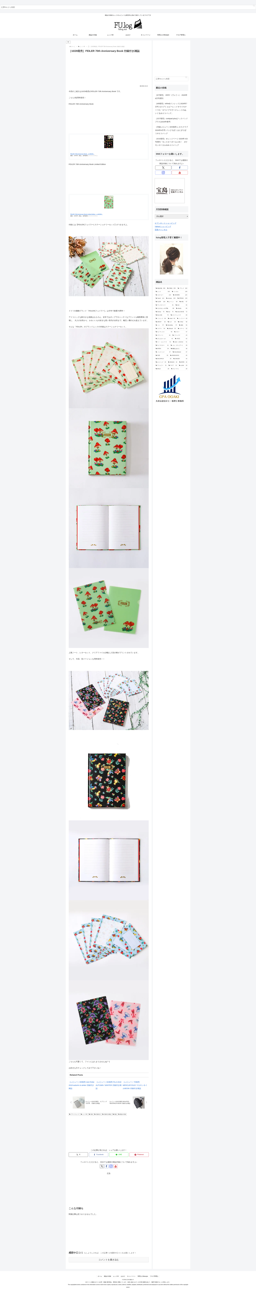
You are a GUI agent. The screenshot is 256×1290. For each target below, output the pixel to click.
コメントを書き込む (108, 1259)
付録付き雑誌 (107, 1114)
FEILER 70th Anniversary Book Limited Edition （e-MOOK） (86, 214)
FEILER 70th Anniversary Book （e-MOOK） (82, 154)
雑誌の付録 (123, 1114)
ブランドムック (75, 1114)
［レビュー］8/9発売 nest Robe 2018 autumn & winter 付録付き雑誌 (81, 1085)
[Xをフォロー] (102, 1166)
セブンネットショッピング (165, 223)
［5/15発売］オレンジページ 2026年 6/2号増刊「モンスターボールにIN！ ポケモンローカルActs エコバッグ (171, 142)
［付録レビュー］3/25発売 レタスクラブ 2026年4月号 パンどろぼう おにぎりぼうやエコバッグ (171, 130)
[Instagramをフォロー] (111, 1166)
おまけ (123, 1276)
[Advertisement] (109, 68)
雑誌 (115, 1114)
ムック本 (84, 1114)
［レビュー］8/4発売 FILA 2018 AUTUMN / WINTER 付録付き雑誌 (109, 1085)
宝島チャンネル (161, 230)
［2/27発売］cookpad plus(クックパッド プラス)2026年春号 (171, 120)
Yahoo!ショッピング (163, 227)
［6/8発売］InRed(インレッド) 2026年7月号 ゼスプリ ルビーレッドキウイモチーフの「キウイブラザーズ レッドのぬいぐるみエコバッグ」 (171, 108)
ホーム (100, 1276)
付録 (91, 1114)
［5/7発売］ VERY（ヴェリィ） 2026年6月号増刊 (171, 96)
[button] (254, 5)
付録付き (98, 1114)
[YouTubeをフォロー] (116, 1166)
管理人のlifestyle (143, 1276)
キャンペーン (131, 1276)
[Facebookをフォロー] (106, 1166)
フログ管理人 (154, 1276)
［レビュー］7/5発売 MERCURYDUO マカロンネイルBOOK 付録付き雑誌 (135, 1085)
